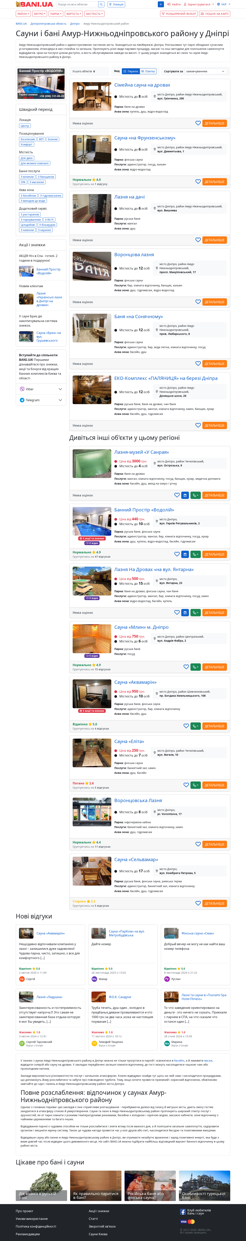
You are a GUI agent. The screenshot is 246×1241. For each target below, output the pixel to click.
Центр (25, 126)
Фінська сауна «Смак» (198, 933)
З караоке (44, 230)
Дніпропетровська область (48, 23)
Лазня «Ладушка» (49, 997)
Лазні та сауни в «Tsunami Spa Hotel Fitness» (204, 997)
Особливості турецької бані (203, 1195)
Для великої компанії (35, 163)
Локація (118, 4)
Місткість (93, 14)
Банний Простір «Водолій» (144, 509)
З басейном (28, 195)
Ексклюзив (28, 139)
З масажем (37, 182)
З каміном (27, 230)
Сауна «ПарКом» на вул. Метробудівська (127, 933)
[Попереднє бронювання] (185, 495)
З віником (27, 176)
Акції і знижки (99, 1211)
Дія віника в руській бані (37, 1195)
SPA (23, 182)
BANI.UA (21, 23)
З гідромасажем (50, 195)
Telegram (33, 400)
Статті (93, 1219)
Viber (30, 389)
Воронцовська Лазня (138, 800)
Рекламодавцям (28, 1234)
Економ (52, 139)
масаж (208, 1060)
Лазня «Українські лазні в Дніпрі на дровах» (49, 299)
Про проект (24, 1211)
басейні (179, 1060)
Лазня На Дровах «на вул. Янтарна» (154, 569)
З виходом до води (33, 201)
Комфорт (26, 144)
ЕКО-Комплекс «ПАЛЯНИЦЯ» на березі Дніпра (166, 378)
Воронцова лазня (134, 254)
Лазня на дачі (129, 196)
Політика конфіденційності (36, 1226)
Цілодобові (28, 225)
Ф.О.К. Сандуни (120, 997)
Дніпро (75, 23)
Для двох (26, 158)
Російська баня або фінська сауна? (146, 1195)
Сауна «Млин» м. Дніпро (141, 627)
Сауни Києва (98, 1234)
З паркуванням (31, 219)
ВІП (41, 139)
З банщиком (46, 176)
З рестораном (30, 214)
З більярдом (47, 225)
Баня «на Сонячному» (138, 316)
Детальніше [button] (214, 123)
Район (22, 14)
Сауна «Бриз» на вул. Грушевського (49, 336)
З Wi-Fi (49, 219)
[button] (161, 4)
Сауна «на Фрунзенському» (144, 137)
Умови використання (32, 1219)
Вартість (72, 14)
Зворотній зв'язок (102, 1226)
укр (223, 4)
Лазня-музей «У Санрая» (141, 452)
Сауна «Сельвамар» (136, 859)
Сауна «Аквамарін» (135, 682)
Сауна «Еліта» (129, 741)
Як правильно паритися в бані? (95, 1195)
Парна (54, 14)
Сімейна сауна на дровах (142, 85)
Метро (38, 14)
